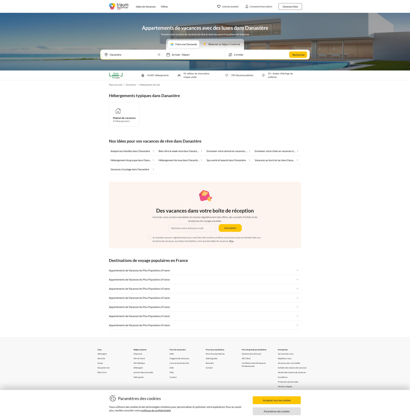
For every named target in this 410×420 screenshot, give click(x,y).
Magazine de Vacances (179, 358)
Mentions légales (285, 386)
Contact (173, 377)
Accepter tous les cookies (277, 400)
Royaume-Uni (104, 367)
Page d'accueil (115, 84)
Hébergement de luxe (149, 84)
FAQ (172, 372)
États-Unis (102, 372)
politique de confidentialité (156, 410)
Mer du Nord (139, 358)
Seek (172, 354)
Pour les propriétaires (215, 354)
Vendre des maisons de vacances (292, 372)
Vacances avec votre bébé (289, 363)
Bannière (210, 363)
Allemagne (102, 354)
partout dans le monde (143, 372)
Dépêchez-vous (284, 358)
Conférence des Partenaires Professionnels (254, 364)
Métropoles (139, 377)
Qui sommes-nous (286, 354)
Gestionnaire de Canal (251, 354)
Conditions (282, 377)
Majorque (138, 354)
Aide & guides (211, 358)
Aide (172, 367)
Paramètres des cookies (277, 411)
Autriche (101, 358)
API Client (246, 358)
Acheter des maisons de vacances (292, 367)
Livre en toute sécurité (179, 363)
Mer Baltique (139, 363)
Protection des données (288, 382)
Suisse (100, 363)
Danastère (131, 84)
